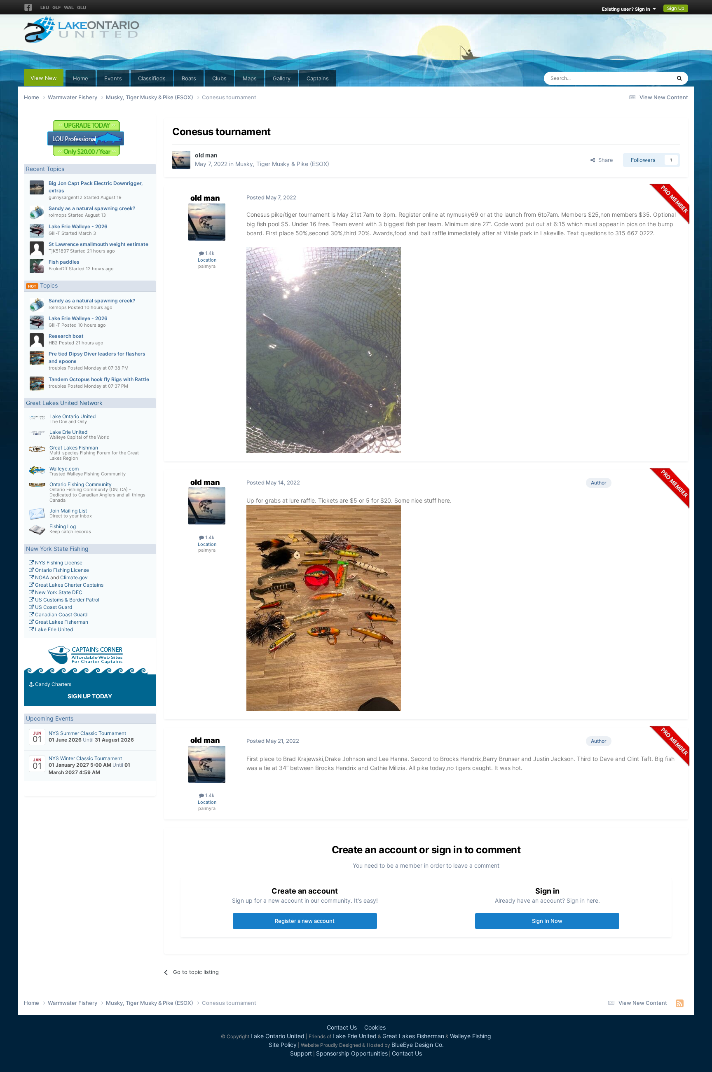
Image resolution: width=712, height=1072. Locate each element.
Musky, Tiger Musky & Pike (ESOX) (282, 163)
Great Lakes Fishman (73, 448)
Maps (250, 78)
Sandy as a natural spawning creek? (92, 208)
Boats (189, 78)
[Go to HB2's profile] (37, 340)
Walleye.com (64, 469)
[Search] (679, 78)
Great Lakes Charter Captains (68, 585)
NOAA (41, 577)
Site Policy (283, 1044)
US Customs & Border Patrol (66, 600)
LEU (44, 7)
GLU (81, 7)
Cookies (375, 1027)
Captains (318, 78)
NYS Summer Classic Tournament (87, 733)
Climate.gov (74, 577)
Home (80, 78)
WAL (69, 7)
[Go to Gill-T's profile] (37, 231)
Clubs (219, 78)
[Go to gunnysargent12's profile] (37, 187)
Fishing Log (62, 526)
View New (43, 78)
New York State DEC (58, 592)
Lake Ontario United (72, 416)
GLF (56, 7)
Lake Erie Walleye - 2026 (78, 226)
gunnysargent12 (65, 197)
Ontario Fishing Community (80, 484)
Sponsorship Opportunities (352, 1053)
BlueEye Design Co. (417, 1044)
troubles (57, 368)
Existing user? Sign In (627, 9)
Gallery (281, 78)
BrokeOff (58, 269)
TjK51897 (59, 251)
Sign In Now (547, 921)
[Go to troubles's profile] (37, 358)
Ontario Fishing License (61, 570)
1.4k (209, 253)
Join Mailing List (68, 511)
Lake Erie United (68, 432)
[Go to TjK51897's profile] (37, 248)
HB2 (53, 343)
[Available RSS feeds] (679, 1003)
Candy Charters (52, 684)
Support (301, 1053)
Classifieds (152, 78)
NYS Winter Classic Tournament (85, 758)
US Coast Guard (53, 607)
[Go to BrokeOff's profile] (37, 266)
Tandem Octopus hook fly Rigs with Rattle (99, 379)
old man (206, 155)
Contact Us (342, 1027)
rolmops (58, 215)
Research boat (66, 336)
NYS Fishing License (58, 562)
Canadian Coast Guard (60, 614)
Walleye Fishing (470, 1035)
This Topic (647, 78)
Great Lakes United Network (64, 402)
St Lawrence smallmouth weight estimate (98, 244)
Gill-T (54, 233)
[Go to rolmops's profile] (37, 213)
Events (113, 78)
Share (604, 160)
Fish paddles (64, 262)
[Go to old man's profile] (181, 160)
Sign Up (675, 8)
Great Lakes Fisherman (61, 622)
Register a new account (305, 921)
